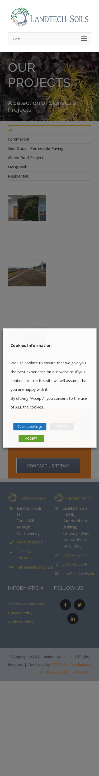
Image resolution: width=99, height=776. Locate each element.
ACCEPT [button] (31, 438)
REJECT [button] (62, 426)
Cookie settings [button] (29, 426)
